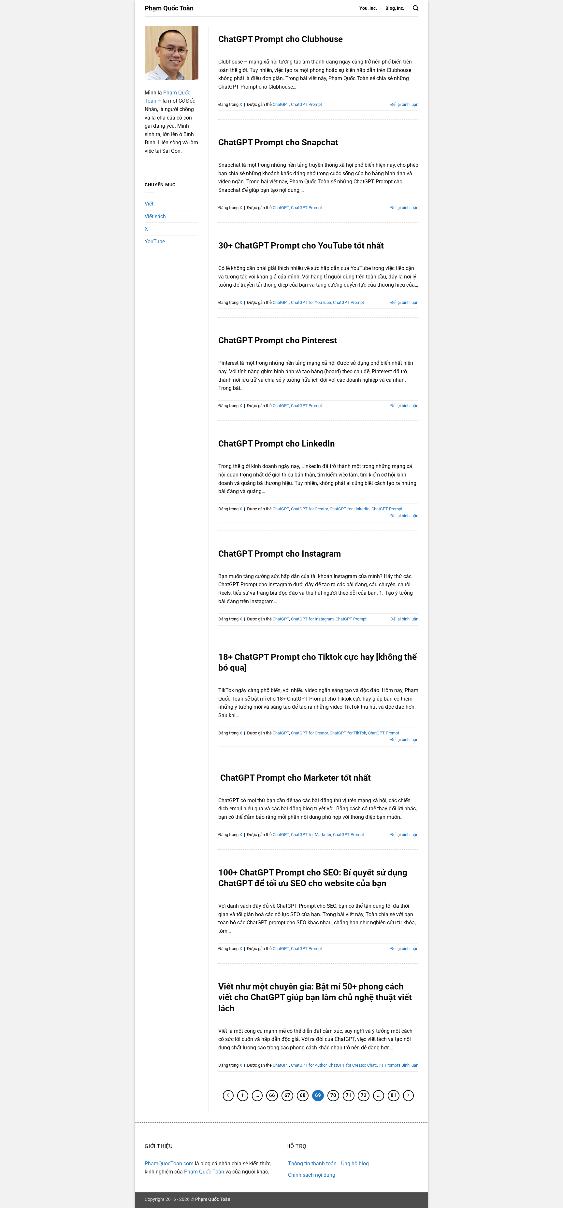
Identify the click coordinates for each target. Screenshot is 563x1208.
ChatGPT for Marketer (311, 834)
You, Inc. (368, 8)
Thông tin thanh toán (312, 1163)
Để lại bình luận (404, 104)
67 (287, 1095)
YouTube (155, 241)
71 (349, 1095)
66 (272, 1095)
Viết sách (155, 216)
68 (303, 1095)
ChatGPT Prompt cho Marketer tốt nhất (294, 778)
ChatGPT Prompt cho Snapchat (278, 142)
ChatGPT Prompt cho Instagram (279, 554)
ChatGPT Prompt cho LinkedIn (276, 443)
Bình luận (408, 1065)
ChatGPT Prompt (306, 104)
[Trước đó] (228, 1095)
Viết (149, 204)
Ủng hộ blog (355, 1163)
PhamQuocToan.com (169, 1163)
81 (394, 1095)
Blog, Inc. (394, 8)
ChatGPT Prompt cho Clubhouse (280, 39)
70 (333, 1095)
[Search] (415, 8)
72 (364, 1095)
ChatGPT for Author (308, 1065)
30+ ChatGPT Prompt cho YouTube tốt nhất (301, 245)
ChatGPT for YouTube (311, 302)
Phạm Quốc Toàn (169, 8)
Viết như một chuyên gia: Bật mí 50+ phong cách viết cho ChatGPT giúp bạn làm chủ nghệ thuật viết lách (315, 997)
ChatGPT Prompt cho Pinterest (277, 340)
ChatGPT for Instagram (312, 619)
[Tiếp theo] (408, 1095)
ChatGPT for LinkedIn (349, 508)
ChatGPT (281, 104)
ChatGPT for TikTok (348, 733)
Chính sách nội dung (311, 1175)
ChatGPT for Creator (309, 508)
